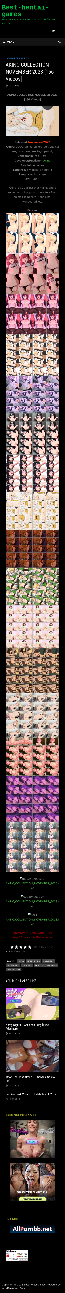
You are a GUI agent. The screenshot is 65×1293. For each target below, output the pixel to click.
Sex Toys (51, 965)
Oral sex (27, 965)
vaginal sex (13, 969)
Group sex (13, 965)
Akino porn (33, 961)
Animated (48, 961)
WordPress (8, 1288)
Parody (39, 965)
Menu (10, 41)
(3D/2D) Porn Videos (17, 58)
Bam (22, 1288)
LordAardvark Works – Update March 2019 (31, 1094)
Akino (46, 160)
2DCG (21, 961)
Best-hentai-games (25, 11)
